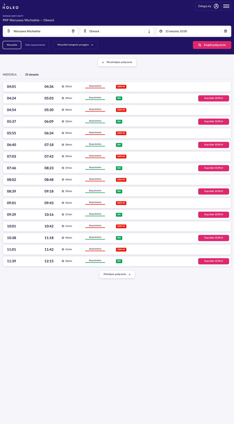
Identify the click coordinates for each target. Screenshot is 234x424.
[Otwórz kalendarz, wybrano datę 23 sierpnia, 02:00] (225, 31)
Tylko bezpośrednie (35, 45)
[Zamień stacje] (149, 31)
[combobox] (41, 31)
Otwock (49, 20)
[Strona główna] (10, 6)
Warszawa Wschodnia (24, 20)
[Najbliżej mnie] (73, 31)
